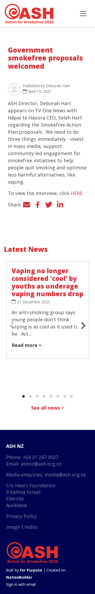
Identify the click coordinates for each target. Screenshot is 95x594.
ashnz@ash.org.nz (41, 464)
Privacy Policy (21, 516)
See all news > (47, 408)
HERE (76, 193)
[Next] (82, 325)
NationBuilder (19, 577)
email (31, 584)
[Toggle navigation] (83, 13)
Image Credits (22, 527)
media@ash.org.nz (65, 474)
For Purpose (31, 570)
